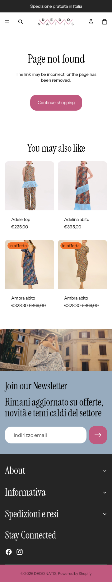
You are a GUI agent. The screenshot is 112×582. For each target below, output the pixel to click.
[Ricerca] (20, 22)
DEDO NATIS (45, 573)
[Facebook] (8, 552)
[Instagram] (19, 552)
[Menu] (7, 22)
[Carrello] (104, 22)
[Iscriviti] (98, 435)
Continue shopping (56, 102)
